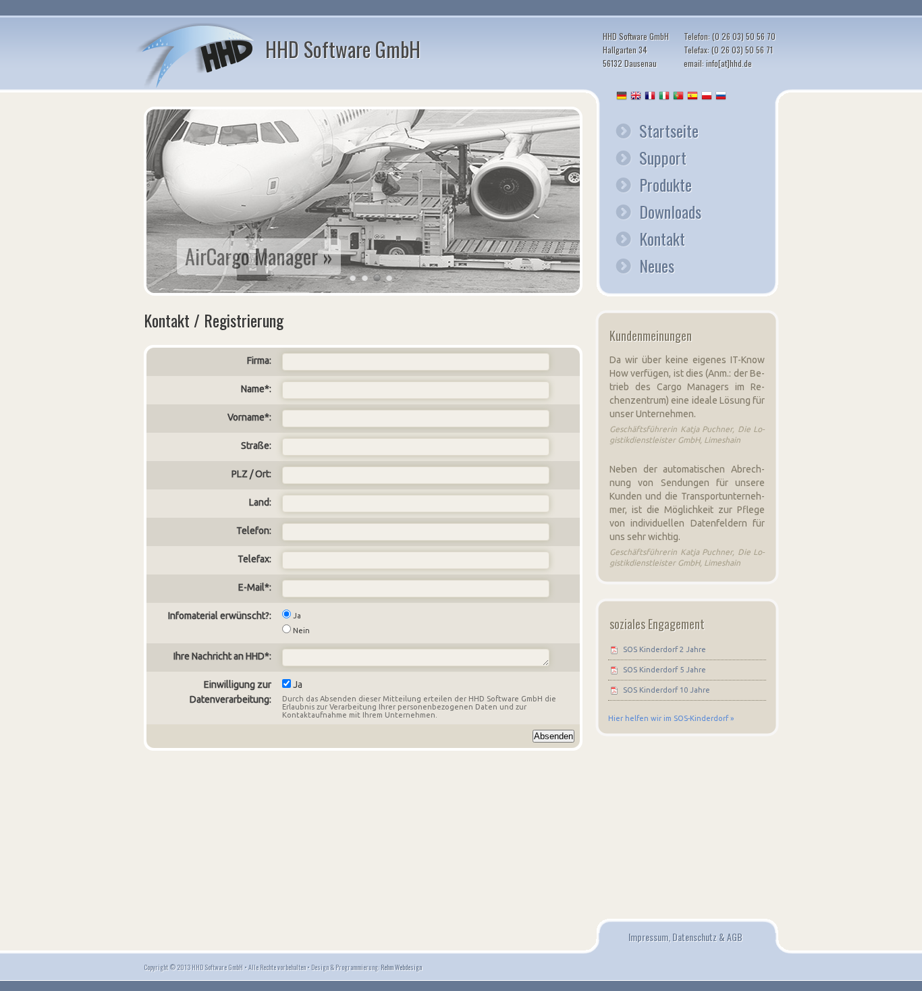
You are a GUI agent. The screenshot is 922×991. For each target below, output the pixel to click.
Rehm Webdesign (401, 967)
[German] (622, 97)
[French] (651, 97)
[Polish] (707, 97)
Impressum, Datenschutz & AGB (685, 937)
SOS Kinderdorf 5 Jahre (664, 670)
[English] (636, 97)
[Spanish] (693, 97)
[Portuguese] (679, 97)
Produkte (665, 184)
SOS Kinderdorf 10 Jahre (666, 690)
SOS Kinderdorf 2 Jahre (664, 649)
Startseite (669, 130)
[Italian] (665, 97)
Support (662, 157)
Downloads (670, 211)
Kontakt (662, 238)
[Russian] (721, 97)
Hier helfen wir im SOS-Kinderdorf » (671, 718)
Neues (656, 265)
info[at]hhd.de (729, 63)
